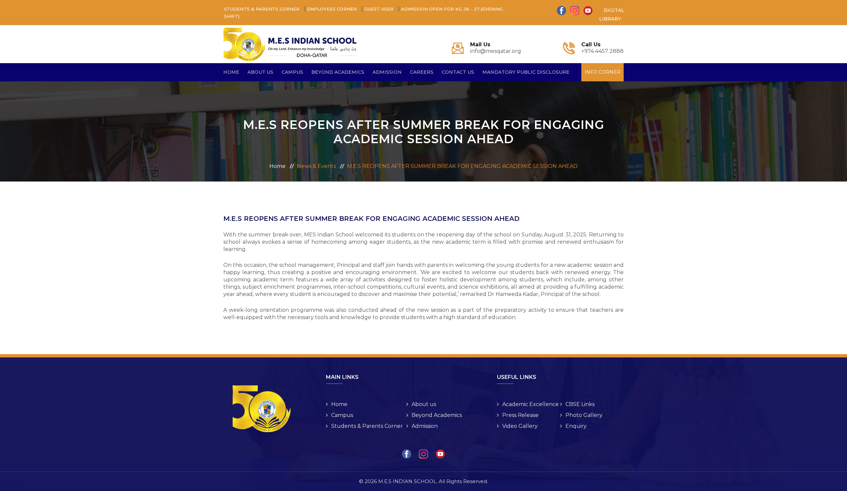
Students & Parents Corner (367, 426)
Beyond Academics (437, 415)
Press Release (520, 415)
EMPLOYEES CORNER (332, 9)
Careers (421, 72)
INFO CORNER (602, 72)
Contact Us (458, 72)
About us (424, 404)
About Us (260, 72)
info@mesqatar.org (495, 48)
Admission (387, 72)
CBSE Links (580, 404)
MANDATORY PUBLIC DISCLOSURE (525, 72)
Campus (342, 415)
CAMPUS (292, 72)
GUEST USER (379, 9)
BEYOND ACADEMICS (337, 72)
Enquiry (576, 426)
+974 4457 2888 (602, 48)
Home (231, 72)
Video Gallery (520, 426)
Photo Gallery (583, 415)
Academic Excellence (530, 404)
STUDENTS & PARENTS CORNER (262, 9)
